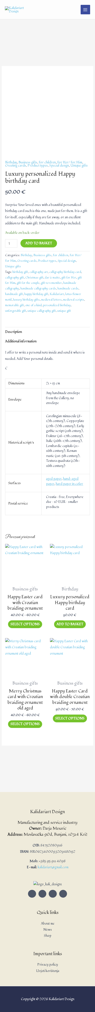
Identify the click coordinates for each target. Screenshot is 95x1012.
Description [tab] (13, 331)
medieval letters (51, 300)
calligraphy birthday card (65, 272)
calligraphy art (38, 272)
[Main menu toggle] (85, 9)
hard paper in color (69, 483)
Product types (38, 165)
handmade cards (67, 289)
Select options (25, 624)
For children (47, 162)
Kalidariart (57, 294)
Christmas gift (34, 278)
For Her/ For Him (69, 162)
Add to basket (38, 243)
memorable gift (14, 305)
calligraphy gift (14, 278)
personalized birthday (57, 305)
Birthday (11, 162)
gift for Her (68, 278)
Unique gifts (79, 165)
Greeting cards (15, 165)
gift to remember (51, 283)
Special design (59, 165)
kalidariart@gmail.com (53, 867)
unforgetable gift (15, 311)
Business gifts (28, 162)
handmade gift (14, 294)
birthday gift (20, 272)
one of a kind (33, 305)
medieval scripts (73, 300)
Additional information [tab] (21, 341)
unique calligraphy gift (42, 311)
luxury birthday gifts (26, 300)
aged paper (54, 478)
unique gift (64, 311)
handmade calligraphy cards (38, 289)
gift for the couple (28, 283)
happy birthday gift (36, 294)
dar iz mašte (52, 278)
